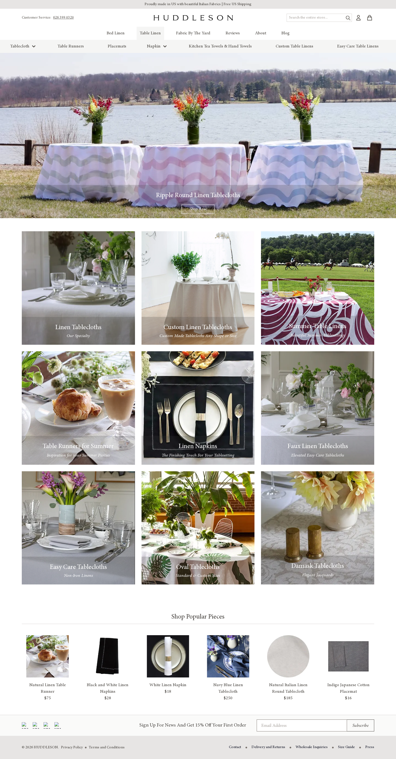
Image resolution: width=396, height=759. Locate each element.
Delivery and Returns (268, 747)
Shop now (198, 209)
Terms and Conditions (107, 747)
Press (369, 747)
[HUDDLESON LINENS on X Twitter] (57, 725)
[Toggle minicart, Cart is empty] (369, 17)
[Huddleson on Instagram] (36, 725)
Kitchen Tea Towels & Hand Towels (220, 46)
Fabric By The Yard (193, 33)
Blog (285, 33)
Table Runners (71, 46)
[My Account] (358, 17)
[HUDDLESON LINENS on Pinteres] (47, 725)
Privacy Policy (72, 747)
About (260, 33)
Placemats (117, 46)
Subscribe (360, 725)
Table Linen (150, 33)
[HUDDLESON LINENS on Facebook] (25, 725)
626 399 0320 (63, 18)
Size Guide (346, 747)
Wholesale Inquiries (312, 747)
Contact (235, 747)
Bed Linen (116, 33)
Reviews (233, 33)
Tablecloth (19, 46)
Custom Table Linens (294, 46)
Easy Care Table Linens (358, 46)
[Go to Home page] (193, 17)
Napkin (154, 46)
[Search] (347, 17)
